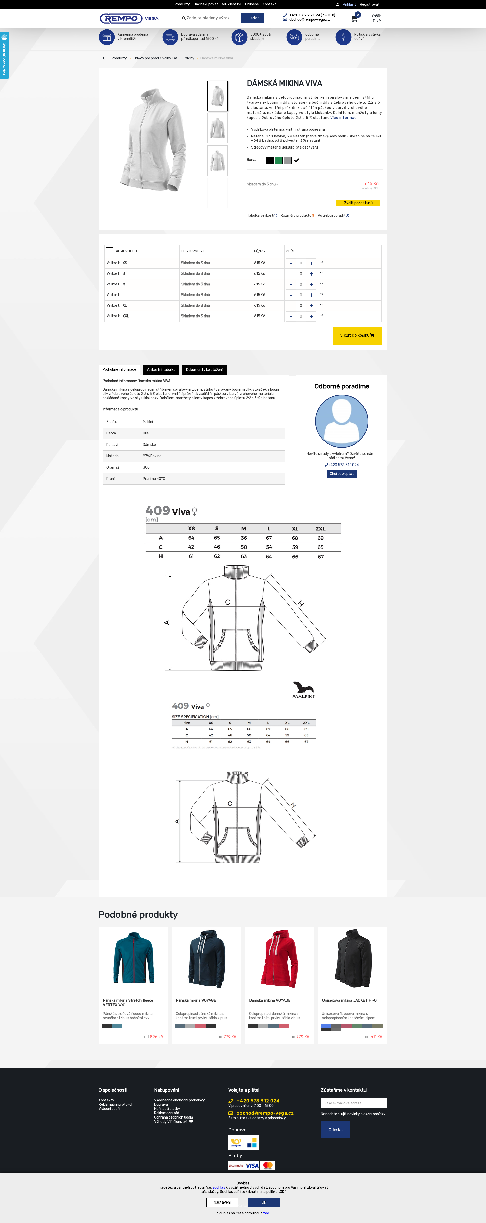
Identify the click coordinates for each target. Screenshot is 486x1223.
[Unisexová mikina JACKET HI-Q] (352, 958)
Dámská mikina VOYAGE (269, 1000)
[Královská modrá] (326, 1026)
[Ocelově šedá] (336, 1029)
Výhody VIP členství (170, 1122)
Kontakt (269, 4)
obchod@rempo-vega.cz (264, 1113)
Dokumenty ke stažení (204, 370)
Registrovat (370, 4)
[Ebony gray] (336, 1026)
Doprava (161, 1104)
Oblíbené (252, 4)
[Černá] (270, 160)
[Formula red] (200, 1026)
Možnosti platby (167, 1109)
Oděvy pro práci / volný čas (156, 58)
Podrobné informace (119, 369)
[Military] (377, 1026)
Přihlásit (349, 4)
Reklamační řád (166, 1113)
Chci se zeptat (342, 474)
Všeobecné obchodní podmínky (179, 1100)
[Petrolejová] (117, 1026)
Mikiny (189, 58)
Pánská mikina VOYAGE (196, 1000)
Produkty (182, 4)
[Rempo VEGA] (129, 15)
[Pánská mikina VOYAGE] (206, 958)
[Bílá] (296, 160)
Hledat (253, 18)
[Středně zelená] (279, 160)
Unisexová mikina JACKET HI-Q (349, 1000)
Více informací (344, 118)
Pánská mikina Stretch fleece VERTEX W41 (128, 1002)
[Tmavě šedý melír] (288, 160)
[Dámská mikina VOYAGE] (279, 958)
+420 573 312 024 (343, 465)
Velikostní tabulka (161, 370)
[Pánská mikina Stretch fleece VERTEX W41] (133, 958)
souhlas (219, 1187)
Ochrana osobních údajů (173, 1117)
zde (266, 1213)
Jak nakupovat (206, 4)
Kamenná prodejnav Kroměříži (133, 36)
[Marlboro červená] (346, 1026)
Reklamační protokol (115, 1104)
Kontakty (106, 1100)
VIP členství (231, 4)
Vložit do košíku (355, 335)
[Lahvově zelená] (357, 1026)
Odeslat (336, 1129)
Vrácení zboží (109, 1109)
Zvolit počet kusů (358, 203)
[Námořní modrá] (180, 1026)
